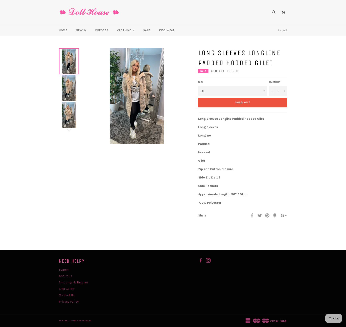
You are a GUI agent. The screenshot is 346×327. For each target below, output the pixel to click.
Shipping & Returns (73, 282)
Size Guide (66, 289)
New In (81, 30)
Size (200, 82)
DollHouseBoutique (80, 320)
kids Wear (167, 30)
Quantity (275, 82)
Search (63, 269)
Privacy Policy (68, 301)
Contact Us (66, 295)
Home (63, 30)
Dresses (101, 30)
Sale (146, 30)
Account (282, 30)
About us (65, 276)
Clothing (124, 30)
